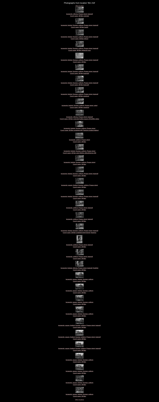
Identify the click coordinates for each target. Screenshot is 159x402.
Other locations (79, 399)
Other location (79, 6)
